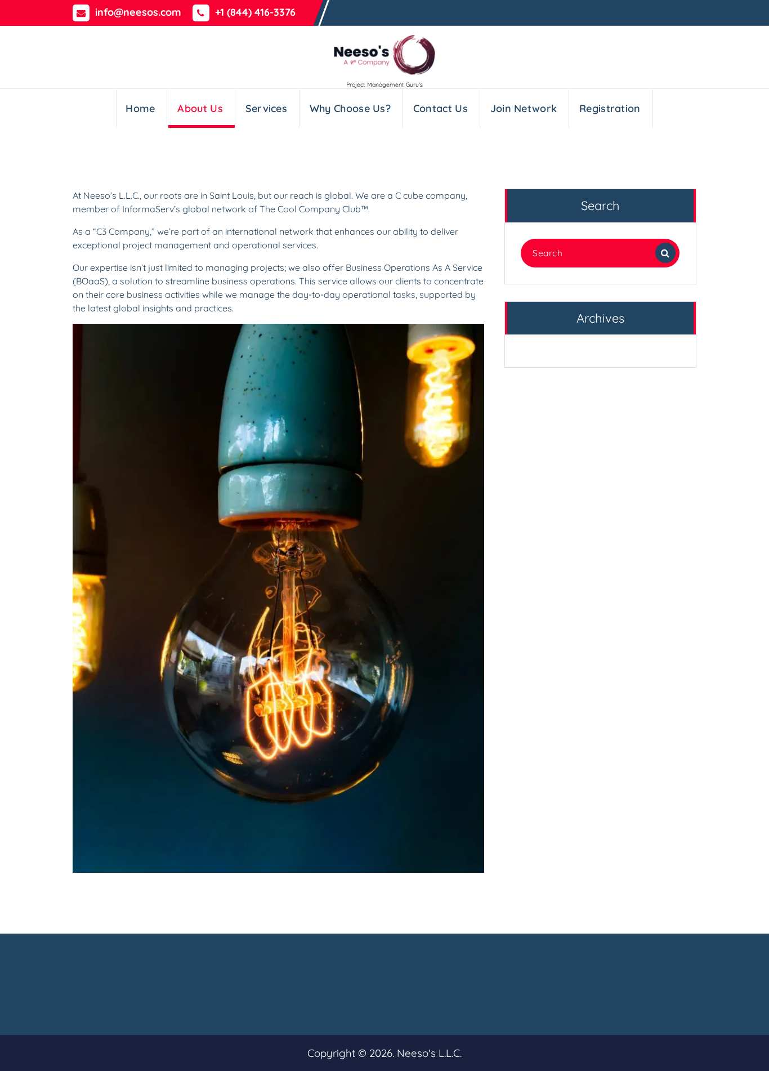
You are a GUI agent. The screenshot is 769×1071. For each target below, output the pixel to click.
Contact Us (440, 108)
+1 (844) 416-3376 (255, 12)
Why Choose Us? (350, 108)
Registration (610, 108)
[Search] (665, 253)
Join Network (523, 108)
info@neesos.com (138, 12)
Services (266, 108)
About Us (199, 108)
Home (140, 108)
